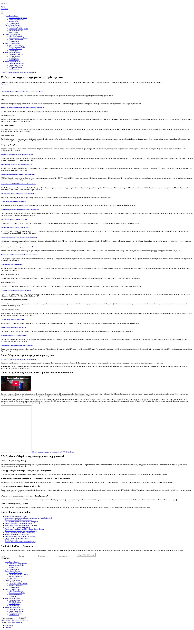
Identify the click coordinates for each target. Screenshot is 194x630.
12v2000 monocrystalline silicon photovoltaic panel (21, 522)
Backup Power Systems (16, 63)
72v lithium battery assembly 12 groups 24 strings (20, 531)
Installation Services (15, 49)
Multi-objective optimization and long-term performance (17, 345)
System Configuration (16, 40)
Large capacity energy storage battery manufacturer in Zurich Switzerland (28, 518)
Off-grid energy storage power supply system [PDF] (48, 452)
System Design (13, 21)
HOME (3, 72)
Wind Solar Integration (16, 36)
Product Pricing (14, 60)
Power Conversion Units (17, 47)
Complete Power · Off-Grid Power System (12, 319)
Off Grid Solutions (15, 56)
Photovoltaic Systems (16, 54)
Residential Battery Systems (18, 18)
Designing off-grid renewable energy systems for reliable (17, 154)
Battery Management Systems (18, 29)
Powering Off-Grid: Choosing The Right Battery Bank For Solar (19, 254)
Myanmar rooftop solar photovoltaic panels (18, 523)
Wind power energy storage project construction (20, 536)
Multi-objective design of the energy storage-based (15, 227)
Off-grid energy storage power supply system (21, 72)
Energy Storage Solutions (13, 61)
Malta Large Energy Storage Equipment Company (21, 525)
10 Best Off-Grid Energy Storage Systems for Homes (16, 290)
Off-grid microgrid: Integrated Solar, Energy (13, 327)
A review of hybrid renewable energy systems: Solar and (17, 247)
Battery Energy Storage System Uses (16, 538)
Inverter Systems (14, 58)
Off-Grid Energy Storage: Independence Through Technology (18, 193)
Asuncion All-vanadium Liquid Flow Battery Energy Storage (24, 529)
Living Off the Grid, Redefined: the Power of (13, 201)
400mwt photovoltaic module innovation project (20, 542)
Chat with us (70, 452)
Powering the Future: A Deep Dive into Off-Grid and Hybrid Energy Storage (22, 107)
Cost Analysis (13, 50)
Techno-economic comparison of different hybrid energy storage (19, 237)
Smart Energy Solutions (16, 19)
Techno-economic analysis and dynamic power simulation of (18, 174)
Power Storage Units (15, 27)
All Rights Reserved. (16, 622)
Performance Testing (15, 67)
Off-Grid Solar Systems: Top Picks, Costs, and (14, 219)
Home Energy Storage (12, 16)
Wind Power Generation (12, 43)
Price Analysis (13, 32)
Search (23, 618)
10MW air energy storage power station (17, 527)
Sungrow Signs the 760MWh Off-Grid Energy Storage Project (18, 184)
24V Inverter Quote (11, 540)
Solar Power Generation (12, 52)
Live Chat (8, 627)
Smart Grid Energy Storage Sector (16, 516)
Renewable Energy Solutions (18, 38)
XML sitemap (15, 620)
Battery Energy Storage (12, 25)
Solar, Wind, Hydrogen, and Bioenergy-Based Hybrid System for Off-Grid (22, 91)
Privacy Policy (5, 620)
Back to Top (24, 620)
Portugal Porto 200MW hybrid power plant (18, 520)
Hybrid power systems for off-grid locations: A (14, 335)
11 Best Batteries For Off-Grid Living (11, 264)
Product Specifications (16, 30)
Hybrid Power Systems (12, 34)
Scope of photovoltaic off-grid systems (17, 534)
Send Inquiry (9, 625)
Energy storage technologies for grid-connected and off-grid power (20, 209)
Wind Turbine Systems (16, 45)
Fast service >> (6, 84)
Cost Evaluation (14, 23)
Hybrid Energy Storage (16, 65)
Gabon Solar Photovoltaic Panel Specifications (20, 532)
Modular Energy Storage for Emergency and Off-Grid (16, 164)
